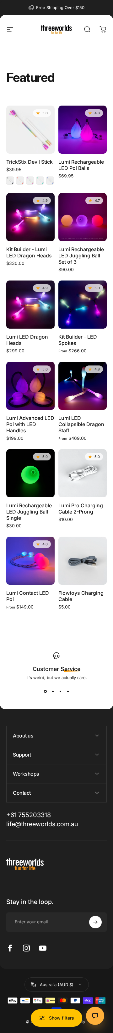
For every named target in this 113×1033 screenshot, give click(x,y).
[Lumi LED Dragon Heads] (30, 305)
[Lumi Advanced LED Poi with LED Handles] (30, 386)
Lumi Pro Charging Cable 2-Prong (80, 508)
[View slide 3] (60, 691)
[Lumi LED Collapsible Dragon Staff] (82, 386)
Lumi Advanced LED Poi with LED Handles (30, 424)
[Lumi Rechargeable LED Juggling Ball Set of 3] (82, 217)
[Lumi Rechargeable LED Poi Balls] (82, 130)
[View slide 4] (68, 691)
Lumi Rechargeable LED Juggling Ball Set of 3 (81, 255)
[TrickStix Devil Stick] (30, 130)
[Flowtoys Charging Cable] (82, 561)
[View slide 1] (45, 691)
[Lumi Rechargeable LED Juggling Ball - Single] (30, 473)
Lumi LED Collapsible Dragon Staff (81, 424)
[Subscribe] (95, 922)
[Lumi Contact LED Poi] (30, 561)
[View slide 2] (52, 691)
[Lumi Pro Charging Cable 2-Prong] (82, 473)
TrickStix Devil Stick (29, 162)
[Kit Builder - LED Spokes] (82, 305)
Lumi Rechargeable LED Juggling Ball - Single (29, 511)
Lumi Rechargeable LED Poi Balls (81, 165)
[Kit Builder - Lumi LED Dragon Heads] (30, 217)
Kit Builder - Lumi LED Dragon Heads (29, 252)
